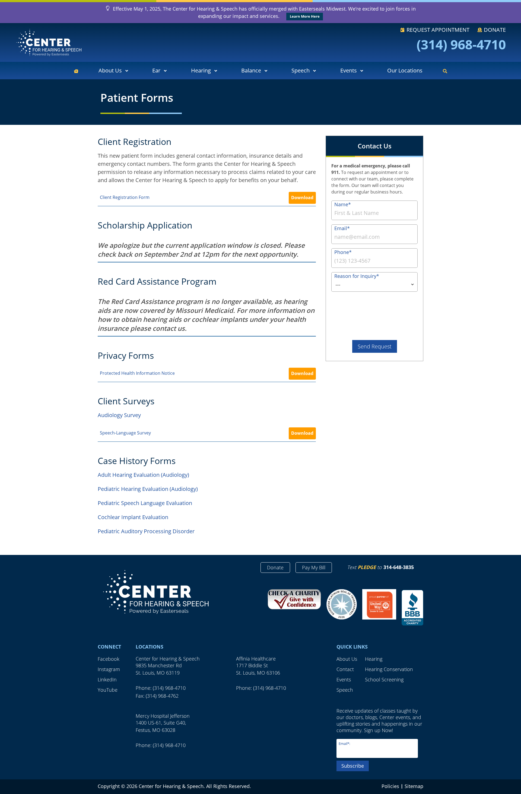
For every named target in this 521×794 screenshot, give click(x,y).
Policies (390, 786)
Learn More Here (305, 16)
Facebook (108, 659)
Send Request (375, 346)
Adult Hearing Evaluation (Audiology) (143, 474)
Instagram (109, 669)
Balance (251, 70)
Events (348, 70)
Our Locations (404, 70)
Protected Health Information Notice (137, 373)
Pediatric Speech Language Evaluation (145, 503)
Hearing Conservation (389, 669)
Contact (345, 669)
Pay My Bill (313, 567)
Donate (494, 29)
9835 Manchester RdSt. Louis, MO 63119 (159, 669)
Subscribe (352, 766)
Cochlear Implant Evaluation (133, 517)
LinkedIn (107, 679)
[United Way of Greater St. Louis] (379, 604)
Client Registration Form (125, 197)
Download (302, 198)
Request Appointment (437, 29)
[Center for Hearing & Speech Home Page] (49, 42)
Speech (300, 70)
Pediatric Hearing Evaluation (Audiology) (148, 489)
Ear (156, 70)
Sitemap (414, 786)
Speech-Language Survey (125, 433)
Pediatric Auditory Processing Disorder (146, 531)
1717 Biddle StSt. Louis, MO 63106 (258, 669)
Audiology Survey (119, 415)
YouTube (107, 690)
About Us (110, 70)
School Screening (384, 679)
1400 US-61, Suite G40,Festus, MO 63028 (161, 726)
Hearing (201, 70)
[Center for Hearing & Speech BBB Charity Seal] (412, 608)
